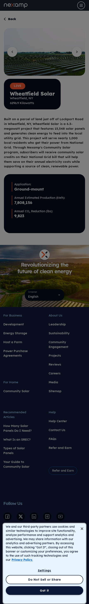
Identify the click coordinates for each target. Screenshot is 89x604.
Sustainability (59, 333)
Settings (44, 570)
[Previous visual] (12, 52)
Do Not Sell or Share (44, 579)
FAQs (52, 439)
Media (53, 382)
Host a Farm (12, 342)
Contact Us (57, 430)
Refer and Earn (60, 448)
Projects (55, 355)
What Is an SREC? (17, 439)
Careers (54, 373)
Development (13, 324)
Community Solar (16, 391)
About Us (55, 315)
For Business (12, 315)
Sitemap (55, 391)
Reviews (55, 364)
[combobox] (44, 295)
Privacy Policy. (22, 560)
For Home (10, 382)
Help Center (58, 421)
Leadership (57, 324)
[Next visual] (77, 52)
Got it (44, 590)
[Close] (82, 528)
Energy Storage (15, 333)
